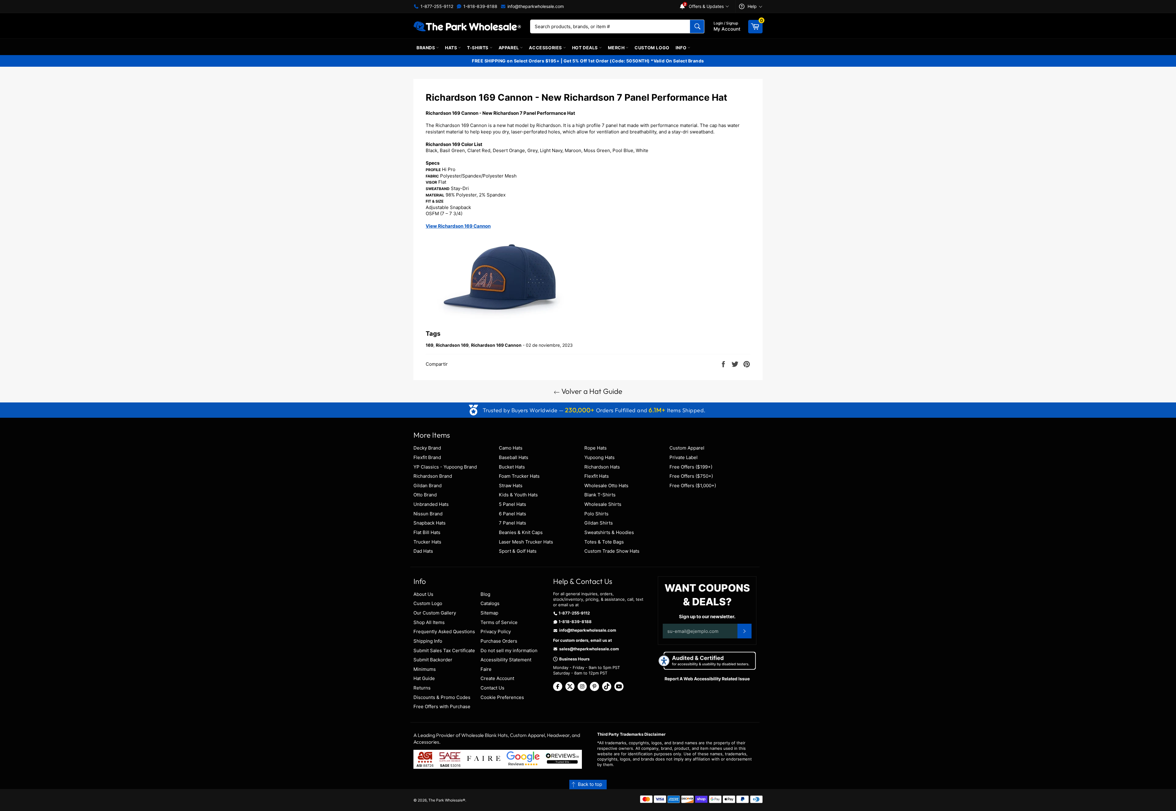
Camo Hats (510, 448)
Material (435, 195)
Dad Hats (423, 551)
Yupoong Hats (599, 457)
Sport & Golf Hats (518, 551)
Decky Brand (427, 448)
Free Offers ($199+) (690, 467)
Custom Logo (652, 47)
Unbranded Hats (431, 504)
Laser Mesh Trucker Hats (526, 542)
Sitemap (489, 613)
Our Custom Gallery (434, 613)
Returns (422, 688)
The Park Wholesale (445, 800)
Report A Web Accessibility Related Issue (707, 678)
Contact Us (492, 688)
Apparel (509, 47)
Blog (485, 594)
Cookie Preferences (502, 697)
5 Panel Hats (512, 504)
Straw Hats (510, 485)
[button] (588, 784)
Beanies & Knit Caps (521, 532)
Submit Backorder (432, 660)
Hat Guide (424, 678)
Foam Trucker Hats (519, 476)
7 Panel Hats (512, 523)
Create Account (497, 678)
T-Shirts (478, 47)
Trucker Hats (427, 542)
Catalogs (490, 603)
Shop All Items (429, 622)
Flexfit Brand (427, 457)
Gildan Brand (427, 485)
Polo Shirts (596, 514)
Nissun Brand (428, 514)
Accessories (546, 47)
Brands (426, 47)
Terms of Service (499, 622)
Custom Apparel (686, 448)
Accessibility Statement (506, 660)
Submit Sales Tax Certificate (444, 650)
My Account (727, 26)
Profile (433, 169)
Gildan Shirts (598, 523)
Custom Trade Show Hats (611, 551)
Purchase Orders (499, 641)
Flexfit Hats (596, 476)
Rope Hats (595, 448)
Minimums (424, 669)
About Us (423, 594)
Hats (451, 47)
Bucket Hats (512, 467)
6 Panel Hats (512, 514)
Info (682, 47)
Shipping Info (427, 641)
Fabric (432, 176)
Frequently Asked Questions (444, 631)
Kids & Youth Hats (518, 495)
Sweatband (438, 188)
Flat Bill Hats (426, 532)
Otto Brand (425, 495)
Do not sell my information (509, 650)
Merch (617, 47)
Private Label (683, 457)
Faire (486, 669)
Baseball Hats (513, 457)
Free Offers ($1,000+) (692, 485)
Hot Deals (585, 47)
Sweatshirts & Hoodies (609, 532)
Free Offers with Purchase (441, 706)
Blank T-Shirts (600, 495)
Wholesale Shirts (602, 504)
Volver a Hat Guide (591, 391)
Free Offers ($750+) (691, 476)
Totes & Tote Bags (604, 542)
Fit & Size (434, 201)
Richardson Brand (432, 476)
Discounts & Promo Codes (441, 697)
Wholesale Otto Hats (606, 485)
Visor (431, 182)
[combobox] (617, 26)
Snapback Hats (429, 523)
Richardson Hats (602, 467)
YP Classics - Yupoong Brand (445, 467)
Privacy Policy (496, 631)
